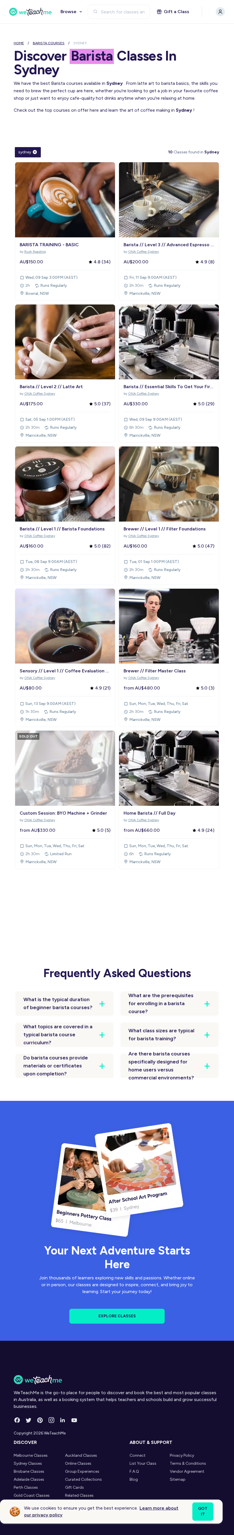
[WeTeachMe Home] (117, 1379)
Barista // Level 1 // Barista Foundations (62, 529)
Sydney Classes (28, 1463)
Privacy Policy (182, 1455)
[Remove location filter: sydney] (34, 152)
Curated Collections (83, 1479)
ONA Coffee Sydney (143, 252)
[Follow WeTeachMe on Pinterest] (40, 1420)
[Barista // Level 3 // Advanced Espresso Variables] (169, 199)
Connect (138, 1455)
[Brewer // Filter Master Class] (169, 626)
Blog (134, 1479)
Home (19, 43)
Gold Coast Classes (32, 1495)
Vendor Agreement (187, 1471)
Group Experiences (82, 1471)
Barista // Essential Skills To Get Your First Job (169, 386)
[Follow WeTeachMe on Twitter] (28, 1420)
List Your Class (143, 1463)
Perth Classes (26, 1487)
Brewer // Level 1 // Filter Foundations (165, 529)
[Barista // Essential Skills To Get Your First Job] (169, 342)
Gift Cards (74, 1487)
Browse (68, 11)
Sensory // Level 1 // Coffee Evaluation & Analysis (65, 671)
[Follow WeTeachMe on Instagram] (51, 1420)
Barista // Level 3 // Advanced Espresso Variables (169, 244)
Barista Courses (48, 43)
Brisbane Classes (29, 1471)
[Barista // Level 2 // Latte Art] (65, 342)
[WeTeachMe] (30, 12)
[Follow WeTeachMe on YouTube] (74, 1420)
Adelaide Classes (29, 1479)
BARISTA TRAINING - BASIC (49, 244)
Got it (202, 1511)
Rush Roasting (35, 252)
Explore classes (117, 1316)
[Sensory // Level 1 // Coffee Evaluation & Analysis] (65, 626)
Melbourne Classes (31, 1455)
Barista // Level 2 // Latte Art (51, 386)
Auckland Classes (81, 1455)
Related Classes (79, 1495)
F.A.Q (134, 1471)
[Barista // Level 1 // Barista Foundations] (65, 484)
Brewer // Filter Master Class (155, 671)
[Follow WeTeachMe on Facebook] (17, 1420)
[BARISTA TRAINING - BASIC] (65, 199)
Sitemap (177, 1479)
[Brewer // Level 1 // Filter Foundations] (169, 484)
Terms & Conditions (188, 1463)
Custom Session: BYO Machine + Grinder (63, 813)
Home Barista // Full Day (149, 813)
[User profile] (220, 11)
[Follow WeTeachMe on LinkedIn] (62, 1420)
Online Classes (78, 1463)
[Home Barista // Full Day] (169, 768)
